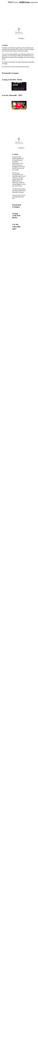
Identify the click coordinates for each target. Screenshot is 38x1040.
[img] (19, 12)
